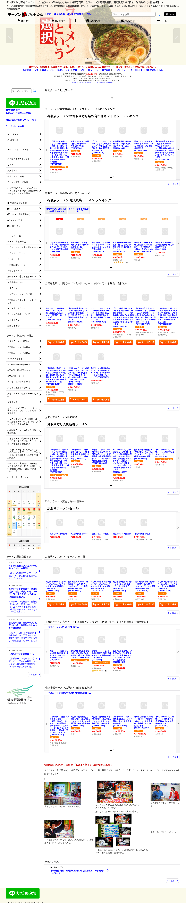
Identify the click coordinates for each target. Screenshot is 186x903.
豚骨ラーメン (79, 70)
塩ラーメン (93, 70)
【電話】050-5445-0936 (58, 13)
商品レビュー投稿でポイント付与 (21, 119)
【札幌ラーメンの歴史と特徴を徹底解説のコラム (68, 693)
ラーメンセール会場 (15, 126)
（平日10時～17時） (82, 14)
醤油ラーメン (48, 70)
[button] (9, 35)
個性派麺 (106, 70)
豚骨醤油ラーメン (31, 70)
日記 (161, 70)
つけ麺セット (136, 70)
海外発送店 (151, 70)
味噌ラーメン (64, 70)
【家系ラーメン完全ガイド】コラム (62, 627)
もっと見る (172, 184)
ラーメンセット (120, 70)
